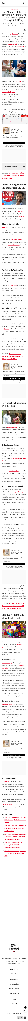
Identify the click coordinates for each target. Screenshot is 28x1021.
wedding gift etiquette (8, 92)
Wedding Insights (14, 988)
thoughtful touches (7, 804)
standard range (16, 458)
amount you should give (17, 492)
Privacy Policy (14, 1003)
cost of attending (14, 471)
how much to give (16, 239)
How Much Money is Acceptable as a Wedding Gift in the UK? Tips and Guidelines (13, 356)
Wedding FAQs (14, 9)
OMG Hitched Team (10, 23)
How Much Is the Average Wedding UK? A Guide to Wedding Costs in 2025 (15, 853)
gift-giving (20, 211)
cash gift (18, 81)
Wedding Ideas (14, 984)
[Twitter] (21, 1017)
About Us (14, 974)
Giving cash (5, 227)
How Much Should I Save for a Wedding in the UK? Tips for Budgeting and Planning (13, 845)
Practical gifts (6, 781)
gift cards (6, 329)
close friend (20, 46)
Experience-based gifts (8, 704)
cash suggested (12, 285)
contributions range (14, 245)
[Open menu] (24, 3)
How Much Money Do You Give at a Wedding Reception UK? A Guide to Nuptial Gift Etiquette (13, 606)
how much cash (12, 427)
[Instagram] (25, 1017)
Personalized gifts (7, 663)
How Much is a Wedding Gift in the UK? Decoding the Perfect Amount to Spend (13, 175)
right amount (14, 34)
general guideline (13, 44)
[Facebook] (18, 1017)
